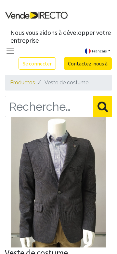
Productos (22, 82)
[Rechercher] (102, 106)
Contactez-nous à (88, 63)
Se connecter (37, 63)
